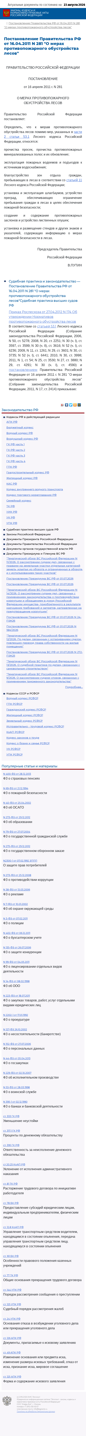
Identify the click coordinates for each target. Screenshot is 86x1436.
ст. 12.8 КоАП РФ (13, 1227)
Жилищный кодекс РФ (22, 478)
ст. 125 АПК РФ (12, 1376)
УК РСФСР (13, 748)
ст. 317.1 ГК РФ (11, 1130)
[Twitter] (71, 403)
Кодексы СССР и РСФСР (22, 693)
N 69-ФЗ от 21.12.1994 (15, 788)
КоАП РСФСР (15, 732)
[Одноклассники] (75, 403)
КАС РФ (11, 483)
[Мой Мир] (79, 403)
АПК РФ (11, 421)
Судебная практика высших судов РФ (32, 529)
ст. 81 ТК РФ (10, 1183)
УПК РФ (11, 523)
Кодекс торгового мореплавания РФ (31, 494)
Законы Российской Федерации (28, 534)
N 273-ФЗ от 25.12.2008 (17, 875)
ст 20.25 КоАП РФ (14, 1164)
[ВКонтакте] (67, 403)
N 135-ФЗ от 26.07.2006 (17, 947)
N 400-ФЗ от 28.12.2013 (17, 773)
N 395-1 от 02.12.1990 (15, 1101)
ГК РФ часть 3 (15, 455)
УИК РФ (11, 511)
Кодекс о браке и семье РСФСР (28, 743)
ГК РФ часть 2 (15, 449)
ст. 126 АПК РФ (12, 1338)
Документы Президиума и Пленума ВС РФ (35, 553)
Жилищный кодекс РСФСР (24, 715)
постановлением (23, 370)
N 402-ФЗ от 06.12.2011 (16, 932)
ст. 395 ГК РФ (11, 1145)
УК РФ (10, 517)
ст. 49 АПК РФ (12, 1352)
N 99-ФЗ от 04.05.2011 (16, 961)
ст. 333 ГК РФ (11, 1116)
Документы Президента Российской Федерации (39, 539)
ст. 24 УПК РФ (11, 1318)
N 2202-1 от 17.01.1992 (15, 1014)
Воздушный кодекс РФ (22, 438)
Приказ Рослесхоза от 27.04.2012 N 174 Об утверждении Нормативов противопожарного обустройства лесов (43, 316)
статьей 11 (74, 180)
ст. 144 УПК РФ (12, 1289)
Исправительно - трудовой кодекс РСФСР (35, 726)
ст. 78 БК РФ (11, 1203)
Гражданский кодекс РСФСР (26, 709)
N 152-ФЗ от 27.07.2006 (17, 1043)
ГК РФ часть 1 (15, 444)
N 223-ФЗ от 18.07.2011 (16, 995)
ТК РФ (10, 506)
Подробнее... (74, 687)
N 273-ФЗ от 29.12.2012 (16, 817)
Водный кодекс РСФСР (22, 698)
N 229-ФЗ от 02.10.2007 (17, 1072)
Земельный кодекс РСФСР (24, 720)
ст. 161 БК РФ (11, 1256)
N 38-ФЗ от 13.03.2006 (16, 889)
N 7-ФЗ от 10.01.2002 (15, 904)
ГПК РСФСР (14, 703)
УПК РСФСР (14, 754)
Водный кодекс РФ (19, 433)
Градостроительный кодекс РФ (27, 472)
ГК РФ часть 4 (15, 461)
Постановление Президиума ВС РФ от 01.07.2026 (39, 578)
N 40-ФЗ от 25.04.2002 (17, 802)
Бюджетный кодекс (19, 427)
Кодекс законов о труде (22, 737)
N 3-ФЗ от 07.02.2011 (15, 918)
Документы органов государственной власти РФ (39, 548)
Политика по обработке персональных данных (36, 1411)
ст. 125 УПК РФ (12, 1304)
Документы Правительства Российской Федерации (41, 544)
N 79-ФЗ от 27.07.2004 (16, 831)
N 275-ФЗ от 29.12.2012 (16, 846)
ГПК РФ (11, 466)
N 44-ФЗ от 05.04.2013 (16, 1058)
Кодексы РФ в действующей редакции (33, 417)
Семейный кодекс (18, 500)
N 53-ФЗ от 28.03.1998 (16, 1087)
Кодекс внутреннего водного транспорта (34, 489)
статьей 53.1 (46, 326)
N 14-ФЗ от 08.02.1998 (16, 981)
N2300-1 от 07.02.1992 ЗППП (20, 860)
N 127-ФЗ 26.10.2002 (15, 1029)
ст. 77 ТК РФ (10, 1275)
